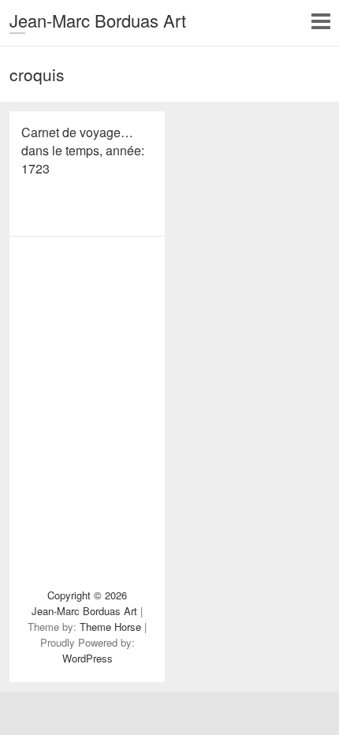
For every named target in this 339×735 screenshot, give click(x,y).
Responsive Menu (320, 21)
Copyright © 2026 (87, 595)
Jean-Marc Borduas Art (97, 20)
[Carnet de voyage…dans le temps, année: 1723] (87, 291)
